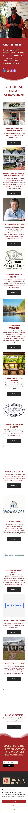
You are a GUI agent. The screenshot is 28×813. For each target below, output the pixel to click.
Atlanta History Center (14, 620)
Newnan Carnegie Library (14, 276)
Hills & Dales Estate (14, 715)
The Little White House (14, 663)
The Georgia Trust (14, 522)
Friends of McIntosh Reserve (14, 426)
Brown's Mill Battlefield (14, 327)
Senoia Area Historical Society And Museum (14, 174)
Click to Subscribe (8, 765)
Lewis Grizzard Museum (14, 224)
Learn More (14, 142)
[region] (14, 800)
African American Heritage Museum (14, 129)
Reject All (14, 809)
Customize (14, 805)
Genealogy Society (14, 472)
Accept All (14, 801)
